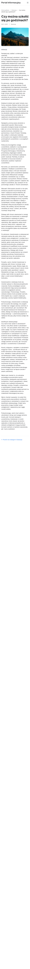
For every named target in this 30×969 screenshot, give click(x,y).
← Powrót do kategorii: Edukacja (11, 439)
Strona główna (5, 10)
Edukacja (14, 10)
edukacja (4, 49)
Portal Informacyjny (11, 2)
